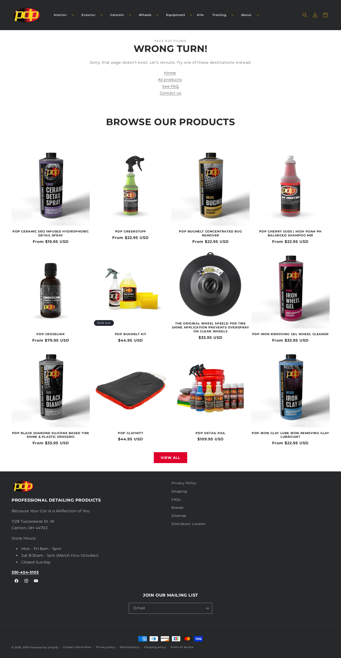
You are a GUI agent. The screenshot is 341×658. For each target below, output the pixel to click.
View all (170, 457)
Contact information (77, 647)
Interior (60, 15)
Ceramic (117, 15)
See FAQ (170, 86)
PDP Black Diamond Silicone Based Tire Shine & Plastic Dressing (50, 435)
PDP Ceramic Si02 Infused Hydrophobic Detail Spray (51, 233)
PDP (26, 647)
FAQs (176, 499)
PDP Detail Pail (210, 433)
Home (170, 73)
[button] (62, 14)
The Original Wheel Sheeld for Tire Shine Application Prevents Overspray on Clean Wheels (210, 327)
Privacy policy (106, 647)
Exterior (88, 15)
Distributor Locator (188, 524)
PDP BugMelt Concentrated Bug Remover (210, 233)
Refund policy (129, 647)
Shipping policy (155, 647)
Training (219, 15)
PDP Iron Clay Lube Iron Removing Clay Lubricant (290, 435)
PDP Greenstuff (130, 231)
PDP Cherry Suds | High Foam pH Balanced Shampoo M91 (290, 233)
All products (170, 79)
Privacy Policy (183, 483)
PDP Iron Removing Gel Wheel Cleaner (290, 334)
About (246, 15)
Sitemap (178, 516)
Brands (177, 507)
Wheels (145, 15)
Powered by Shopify (44, 647)
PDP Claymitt (130, 433)
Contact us (170, 93)
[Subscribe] (207, 608)
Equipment (175, 15)
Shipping (179, 491)
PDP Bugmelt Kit (130, 334)
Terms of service (181, 647)
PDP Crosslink (50, 334)
